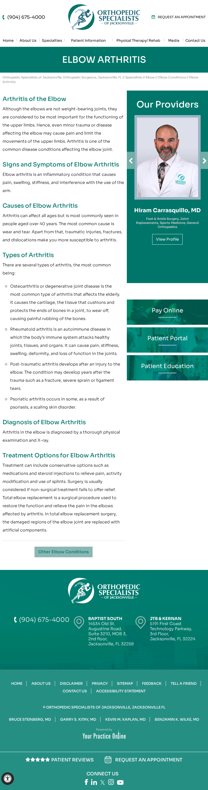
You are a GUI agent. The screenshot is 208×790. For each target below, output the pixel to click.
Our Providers (167, 104)
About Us (41, 683)
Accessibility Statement (121, 691)
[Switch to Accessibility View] (7, 778)
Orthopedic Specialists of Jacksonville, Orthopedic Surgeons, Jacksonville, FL (62, 77)
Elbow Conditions (172, 77)
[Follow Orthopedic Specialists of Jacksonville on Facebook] (86, 782)
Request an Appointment (182, 17)
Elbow (150, 77)
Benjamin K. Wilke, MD (177, 719)
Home (16, 683)
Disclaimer (71, 683)
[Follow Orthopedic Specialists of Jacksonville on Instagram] (111, 782)
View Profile (167, 239)
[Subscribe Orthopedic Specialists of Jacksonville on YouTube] (120, 782)
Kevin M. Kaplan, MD (125, 719)
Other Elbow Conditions (63, 551)
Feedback (152, 683)
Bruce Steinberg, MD (30, 719)
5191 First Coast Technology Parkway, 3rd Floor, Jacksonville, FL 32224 (172, 629)
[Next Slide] (204, 160)
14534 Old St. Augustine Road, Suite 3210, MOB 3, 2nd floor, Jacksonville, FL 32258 (111, 631)
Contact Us (75, 691)
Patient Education (167, 366)
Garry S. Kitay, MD (78, 719)
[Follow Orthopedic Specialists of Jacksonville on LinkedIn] (94, 782)
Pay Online (167, 310)
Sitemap (125, 683)
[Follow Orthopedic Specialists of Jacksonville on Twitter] (102, 782)
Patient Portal (167, 338)
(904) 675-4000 (26, 17)
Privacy (100, 683)
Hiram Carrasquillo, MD (167, 210)
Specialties (133, 77)
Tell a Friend (184, 683)
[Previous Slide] (131, 160)
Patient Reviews (72, 760)
